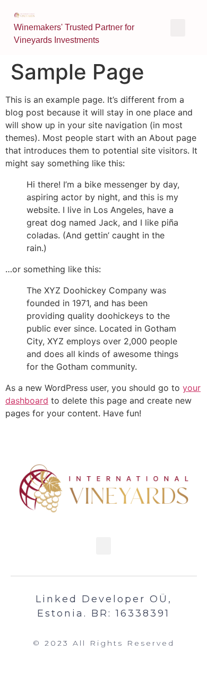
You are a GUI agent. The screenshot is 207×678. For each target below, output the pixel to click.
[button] (103, 546)
